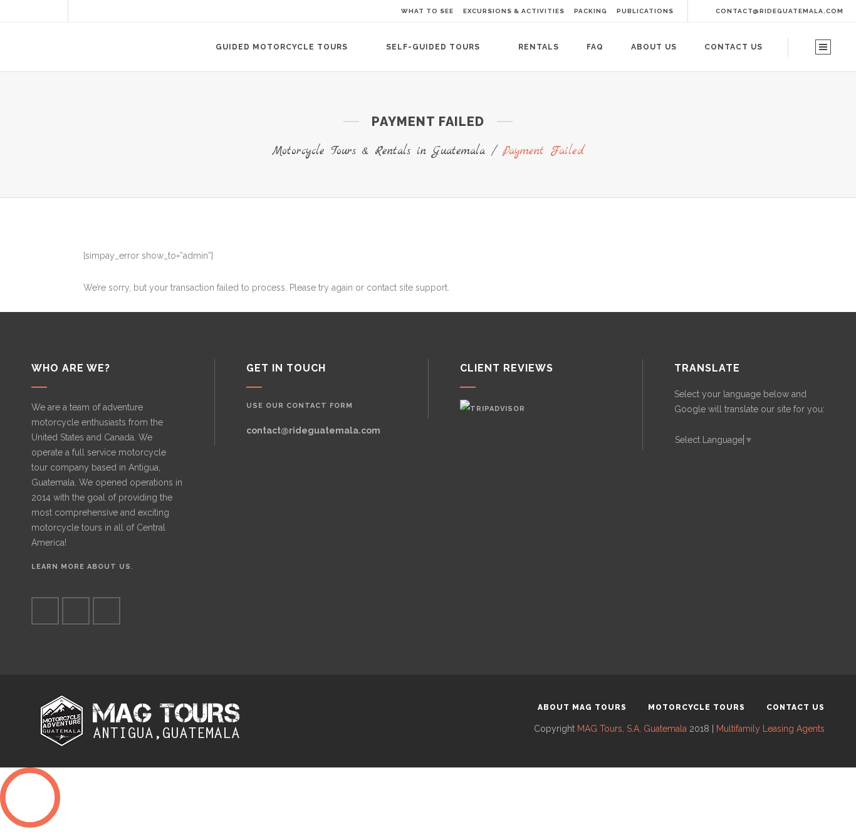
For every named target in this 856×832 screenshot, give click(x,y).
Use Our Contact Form (299, 406)
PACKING (590, 11)
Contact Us (795, 707)
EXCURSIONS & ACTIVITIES (514, 11)
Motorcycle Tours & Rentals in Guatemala (378, 151)
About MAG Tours (582, 707)
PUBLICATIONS (645, 11)
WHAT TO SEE (427, 11)
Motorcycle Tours (696, 707)
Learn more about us (81, 567)
